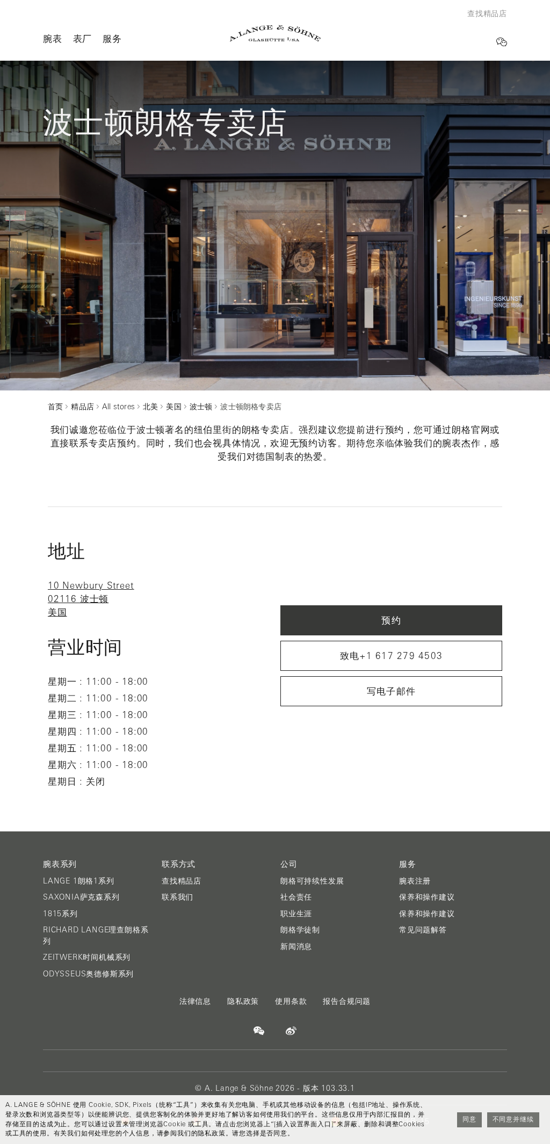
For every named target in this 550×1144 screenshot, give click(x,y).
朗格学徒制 (300, 929)
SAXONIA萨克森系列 (81, 897)
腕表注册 (415, 881)
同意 (469, 1119)
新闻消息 (296, 946)
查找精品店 (181, 881)
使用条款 (291, 1001)
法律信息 (195, 1001)
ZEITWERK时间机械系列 (87, 957)
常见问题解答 (423, 929)
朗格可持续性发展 (312, 881)
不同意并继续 (513, 1119)
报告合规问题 (347, 1001)
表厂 (82, 38)
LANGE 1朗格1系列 (78, 881)
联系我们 (177, 897)
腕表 (52, 38)
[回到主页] (275, 33)
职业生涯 (296, 913)
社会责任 (296, 897)
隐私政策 (243, 1001)
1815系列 (60, 913)
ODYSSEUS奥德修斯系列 (88, 973)
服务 (112, 38)
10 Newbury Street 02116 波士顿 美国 (91, 599)
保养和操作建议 (427, 897)
